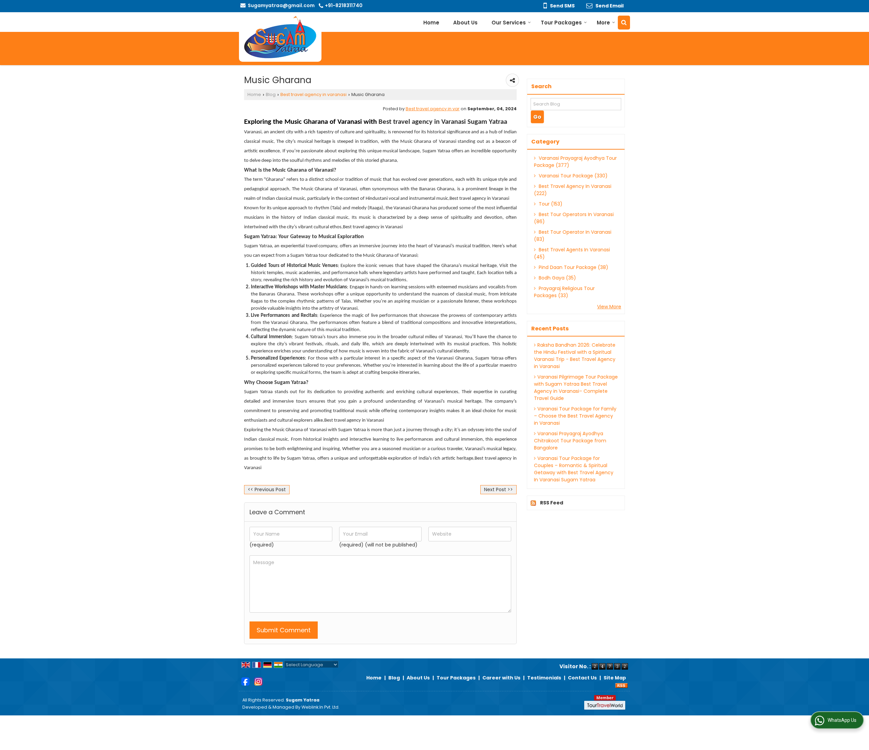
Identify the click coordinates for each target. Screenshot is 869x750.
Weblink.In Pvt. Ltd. (320, 707)
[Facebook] (245, 681)
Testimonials (544, 677)
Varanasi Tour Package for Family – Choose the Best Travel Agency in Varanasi (575, 415)
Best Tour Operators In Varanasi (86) (574, 218)
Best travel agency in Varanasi (479, 198)
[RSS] (621, 684)
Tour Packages (561, 22)
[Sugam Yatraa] (280, 37)
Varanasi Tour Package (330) (572, 175)
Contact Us (582, 677)
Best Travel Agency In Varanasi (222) (572, 190)
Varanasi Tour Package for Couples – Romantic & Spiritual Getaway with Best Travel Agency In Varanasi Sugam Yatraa (573, 469)
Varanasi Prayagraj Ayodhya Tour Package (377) (575, 162)
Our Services (509, 22)
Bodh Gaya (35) (556, 277)
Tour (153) (549, 203)
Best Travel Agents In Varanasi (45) (572, 253)
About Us (465, 22)
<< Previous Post (267, 489)
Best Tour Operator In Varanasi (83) (572, 236)
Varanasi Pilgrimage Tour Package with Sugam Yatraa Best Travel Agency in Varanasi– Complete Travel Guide (576, 387)
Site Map (615, 677)
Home (431, 22)
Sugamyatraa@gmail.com (281, 5)
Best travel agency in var (433, 109)
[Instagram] (258, 681)
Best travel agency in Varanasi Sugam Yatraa (442, 122)
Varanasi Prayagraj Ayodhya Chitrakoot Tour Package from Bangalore (570, 440)
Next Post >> (498, 489)
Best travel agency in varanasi (313, 94)
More (603, 22)
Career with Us (501, 677)
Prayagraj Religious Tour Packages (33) (564, 292)
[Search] (624, 23)
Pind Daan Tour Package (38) (572, 267)
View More (609, 306)
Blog (271, 94)
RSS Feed (551, 502)
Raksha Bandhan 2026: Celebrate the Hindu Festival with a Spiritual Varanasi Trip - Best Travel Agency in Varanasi (574, 356)
